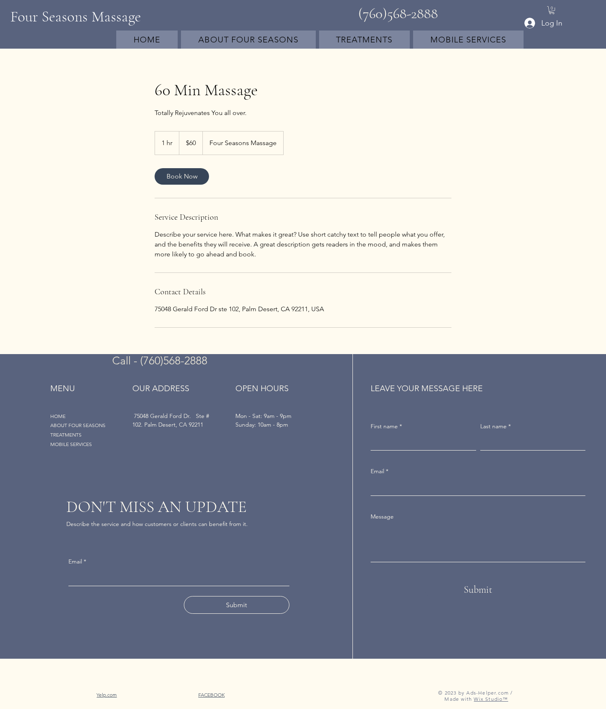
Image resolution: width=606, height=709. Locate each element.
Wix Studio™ (491, 699)
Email (379, 471)
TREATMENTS (66, 435)
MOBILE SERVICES (71, 444)
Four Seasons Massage (75, 16)
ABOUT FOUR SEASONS (78, 425)
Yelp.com (106, 695)
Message (382, 516)
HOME (58, 416)
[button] (552, 10)
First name (386, 426)
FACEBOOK (211, 695)
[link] (182, 176)
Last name (495, 426)
